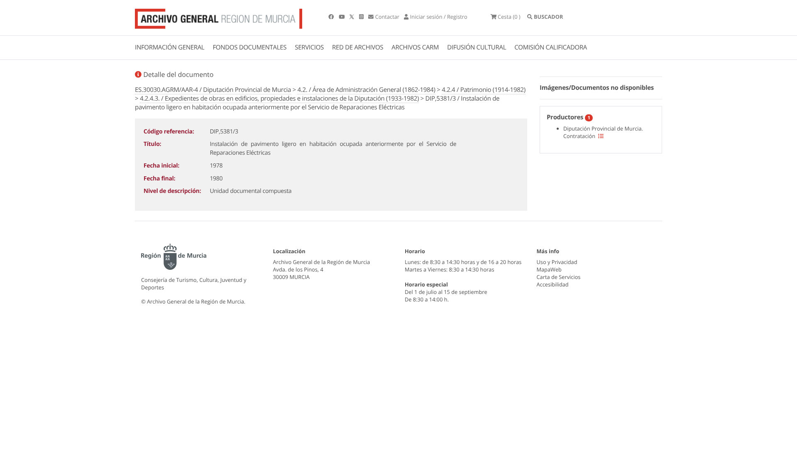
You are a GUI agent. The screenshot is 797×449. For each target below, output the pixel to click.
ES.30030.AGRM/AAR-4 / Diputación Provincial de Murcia (213, 90)
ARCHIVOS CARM (415, 47)
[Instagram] (362, 16)
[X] (352, 16)
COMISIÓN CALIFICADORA (550, 47)
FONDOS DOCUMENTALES (249, 47)
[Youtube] (342, 16)
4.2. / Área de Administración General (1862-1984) (366, 90)
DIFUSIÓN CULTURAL (476, 47)
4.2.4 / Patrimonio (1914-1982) (484, 90)
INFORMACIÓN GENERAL (169, 47)
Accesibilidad (553, 284)
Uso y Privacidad (557, 262)
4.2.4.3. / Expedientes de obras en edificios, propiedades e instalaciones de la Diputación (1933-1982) (279, 98)
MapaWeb (549, 269)
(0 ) (509, 16)
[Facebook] (331, 16)
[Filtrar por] (601, 136)
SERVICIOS (309, 47)
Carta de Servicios (559, 277)
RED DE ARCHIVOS (357, 47)
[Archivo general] (218, 17)
